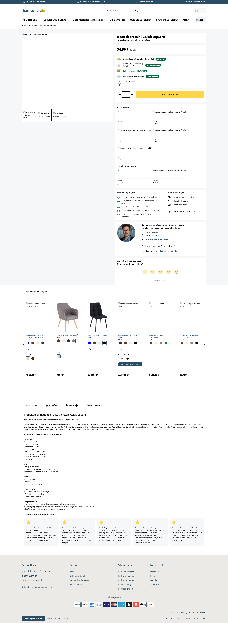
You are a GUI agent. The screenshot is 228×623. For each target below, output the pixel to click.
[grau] (74, 341)
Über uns (154, 571)
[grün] (166, 343)
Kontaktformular (45, 587)
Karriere (154, 576)
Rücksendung (76, 584)
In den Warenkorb (170, 94)
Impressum (201, 618)
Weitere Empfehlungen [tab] (36, 291)
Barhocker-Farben (126, 580)
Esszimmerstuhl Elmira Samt (127, 336)
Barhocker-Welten (126, 576)
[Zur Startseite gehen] (34, 10)
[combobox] (120, 10)
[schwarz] (104, 343)
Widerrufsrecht (177, 618)
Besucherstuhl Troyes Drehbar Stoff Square (34, 336)
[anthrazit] (120, 343)
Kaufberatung (124, 584)
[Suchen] (136, 10)
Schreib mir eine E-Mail (157, 239)
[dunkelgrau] (43, 343)
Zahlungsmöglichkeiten (80, 576)
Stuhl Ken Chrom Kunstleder (156, 336)
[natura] (28, 358)
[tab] (32, 405)
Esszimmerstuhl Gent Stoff (67, 335)
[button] (119, 85)
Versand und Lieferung (80, 580)
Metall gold (126, 358)
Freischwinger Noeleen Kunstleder (189, 336)
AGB (167, 618)
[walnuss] (33, 358)
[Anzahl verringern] (119, 94)
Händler (154, 580)
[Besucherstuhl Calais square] (67, 70)
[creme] (38, 343)
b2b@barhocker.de (167, 251)
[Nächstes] (202, 342)
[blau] (90, 343)
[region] (114, 342)
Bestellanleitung (125, 589)
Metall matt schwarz (130, 364)
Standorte (154, 584)
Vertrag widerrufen (33, 618)
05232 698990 (152, 232)
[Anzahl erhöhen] (132, 94)
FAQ (72, 571)
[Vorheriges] (25, 342)
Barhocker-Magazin (127, 571)
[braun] (33, 343)
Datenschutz (190, 618)
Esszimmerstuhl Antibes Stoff (97, 336)
